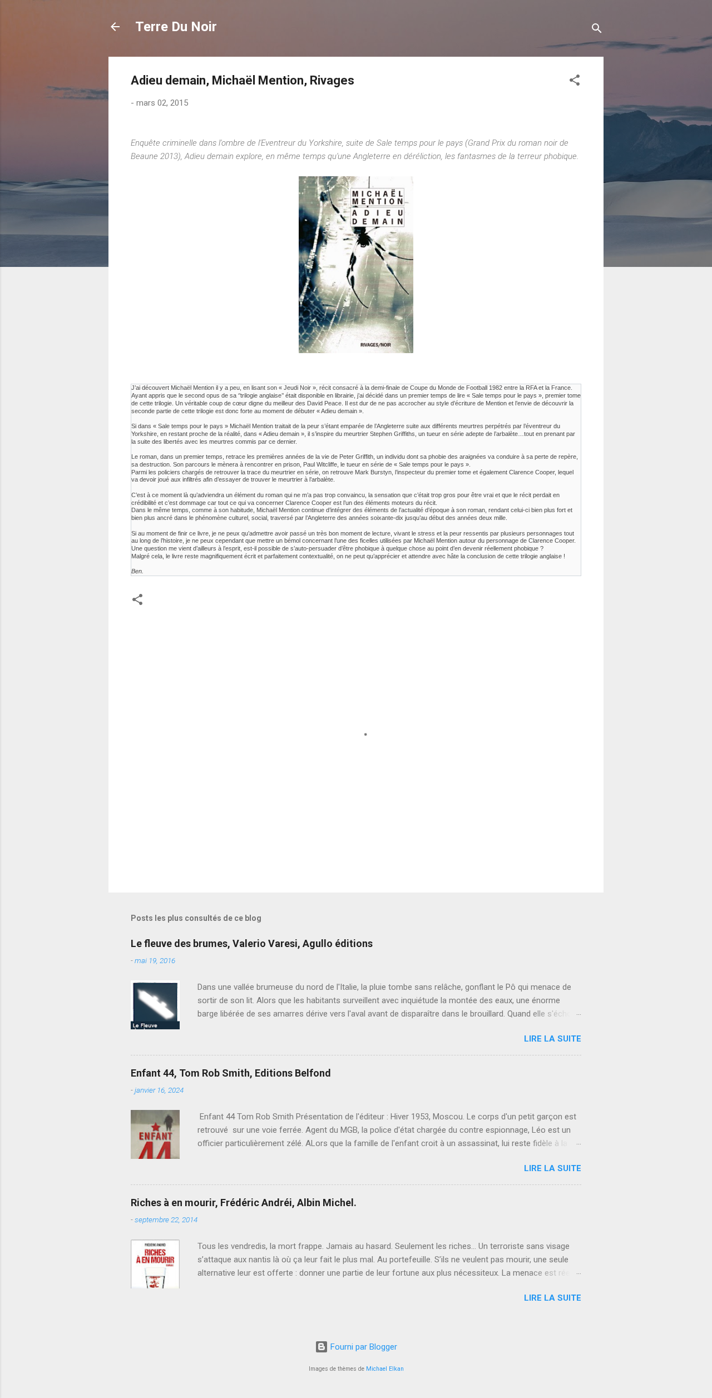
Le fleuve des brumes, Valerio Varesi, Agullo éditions (252, 943)
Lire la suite (552, 1039)
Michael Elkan (385, 1368)
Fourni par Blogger (362, 1347)
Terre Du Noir (176, 26)
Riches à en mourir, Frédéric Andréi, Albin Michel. (244, 1202)
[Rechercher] (597, 30)
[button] (574, 82)
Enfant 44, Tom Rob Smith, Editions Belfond (231, 1073)
